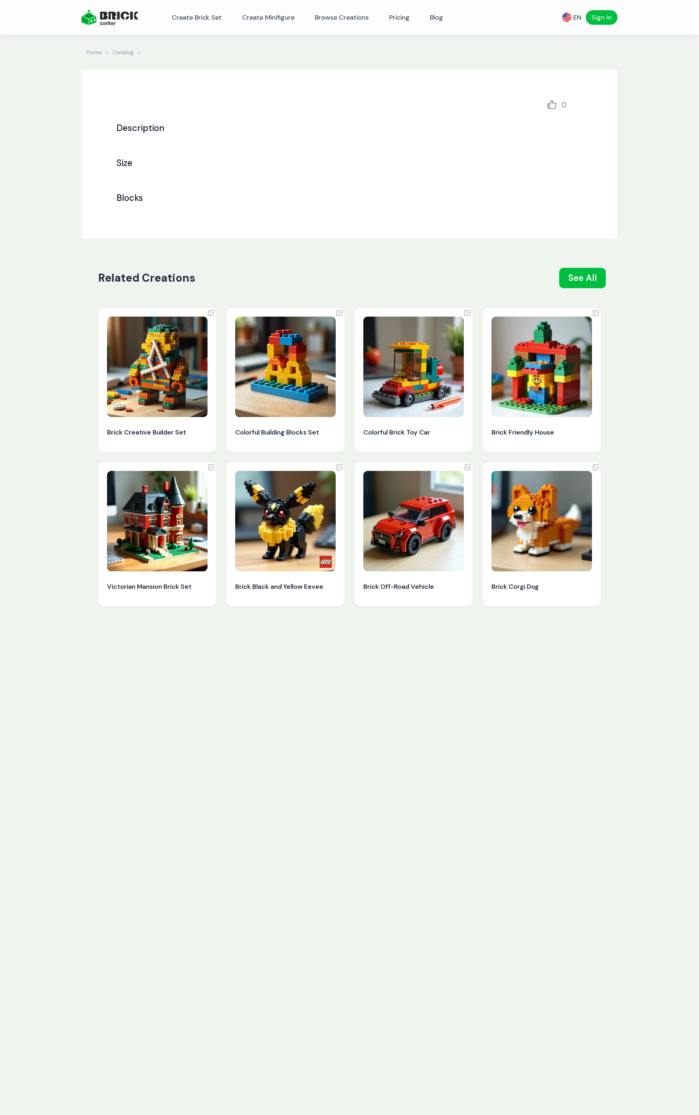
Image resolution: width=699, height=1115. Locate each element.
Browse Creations (342, 17)
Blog (436, 17)
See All (582, 277)
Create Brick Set (197, 17)
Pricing (399, 17)
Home (94, 52)
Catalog (123, 52)
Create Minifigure (268, 17)
